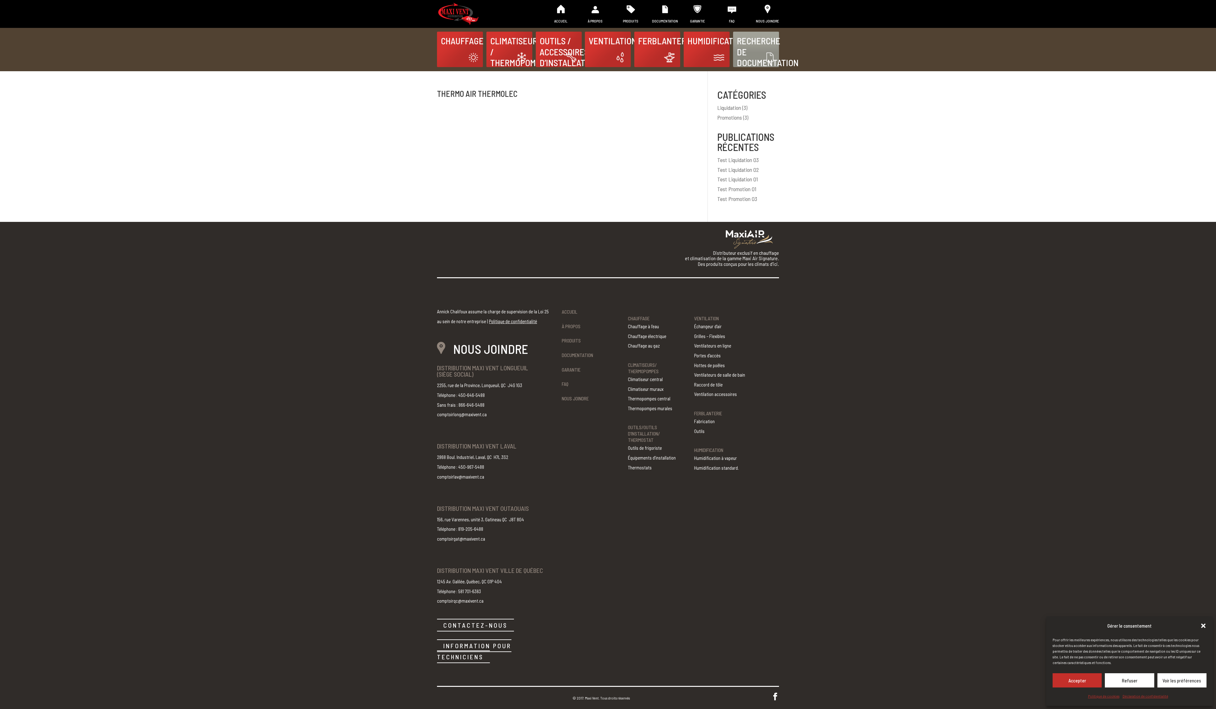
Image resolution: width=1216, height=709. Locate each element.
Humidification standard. (716, 468)
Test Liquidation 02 (738, 169)
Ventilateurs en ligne (712, 345)
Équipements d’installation (652, 458)
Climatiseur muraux (645, 389)
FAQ (732, 21)
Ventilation (610, 40)
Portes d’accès (707, 355)
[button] (1203, 626)
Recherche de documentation (758, 51)
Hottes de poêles (709, 365)
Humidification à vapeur (715, 458)
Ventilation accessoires (715, 394)
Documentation (665, 21)
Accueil (560, 21)
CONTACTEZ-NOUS (475, 625)
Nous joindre (767, 21)
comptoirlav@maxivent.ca (460, 477)
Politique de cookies (1103, 696)
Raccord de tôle (708, 384)
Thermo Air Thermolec (477, 93)
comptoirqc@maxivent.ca (460, 601)
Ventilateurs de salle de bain (719, 375)
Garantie (697, 21)
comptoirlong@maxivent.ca (462, 414)
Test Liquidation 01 (737, 179)
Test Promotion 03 (737, 198)
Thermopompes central (649, 398)
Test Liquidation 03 (738, 159)
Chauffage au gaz (644, 345)
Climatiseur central (645, 379)
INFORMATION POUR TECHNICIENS (474, 651)
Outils (699, 431)
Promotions (729, 117)
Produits (630, 21)
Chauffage (462, 40)
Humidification (708, 40)
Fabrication (704, 421)
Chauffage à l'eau (643, 326)
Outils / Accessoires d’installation (561, 51)
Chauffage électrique (647, 336)
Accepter (1077, 680)
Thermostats (640, 467)
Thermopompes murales (650, 408)
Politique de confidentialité (513, 321)
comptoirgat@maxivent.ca (461, 539)
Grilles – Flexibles (709, 336)
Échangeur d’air (708, 326)
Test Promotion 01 (736, 188)
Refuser (1129, 680)
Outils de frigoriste (645, 448)
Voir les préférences (1181, 680)
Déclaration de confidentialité (1145, 696)
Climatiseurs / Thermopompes (511, 51)
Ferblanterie (659, 40)
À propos (595, 21)
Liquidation (729, 107)
